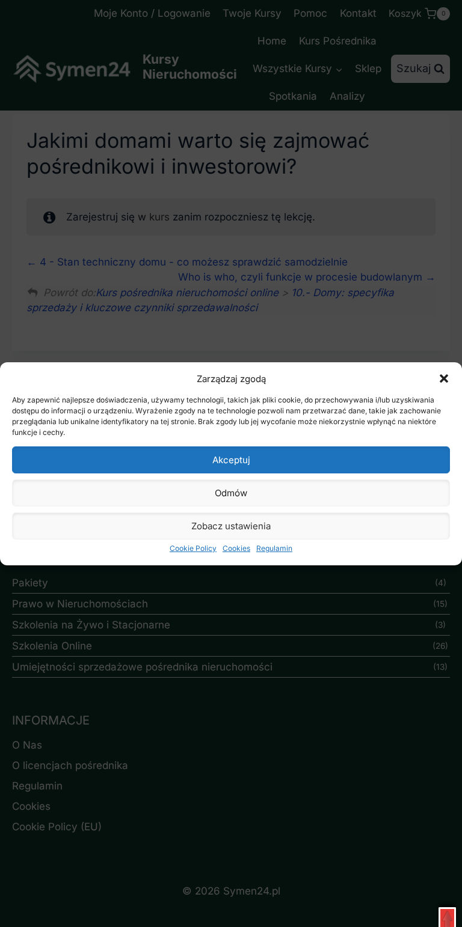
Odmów (231, 493)
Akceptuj (231, 460)
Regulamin (274, 548)
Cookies (236, 548)
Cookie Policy (193, 548)
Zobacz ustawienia (231, 526)
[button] (444, 378)
